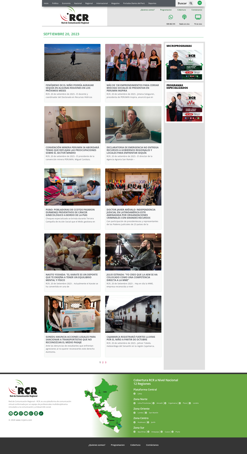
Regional (89, 3)
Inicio (46, 3)
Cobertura (181, 10)
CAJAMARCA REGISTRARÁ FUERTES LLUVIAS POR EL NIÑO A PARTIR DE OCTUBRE (131, 338)
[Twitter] (16, 413)
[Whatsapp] (31, 413)
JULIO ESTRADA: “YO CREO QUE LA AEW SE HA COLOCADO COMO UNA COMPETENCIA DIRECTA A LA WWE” (132, 277)
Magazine (115, 3)
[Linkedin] (36, 413)
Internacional (102, 3)
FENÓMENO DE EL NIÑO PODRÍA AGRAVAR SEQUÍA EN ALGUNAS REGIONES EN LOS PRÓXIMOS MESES (70, 88)
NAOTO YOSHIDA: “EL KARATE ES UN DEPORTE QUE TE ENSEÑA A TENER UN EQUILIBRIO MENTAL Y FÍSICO (72, 277)
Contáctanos (197, 10)
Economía (66, 3)
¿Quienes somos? (148, 10)
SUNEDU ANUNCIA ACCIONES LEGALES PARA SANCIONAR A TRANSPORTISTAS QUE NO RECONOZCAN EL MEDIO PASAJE (71, 339)
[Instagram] (21, 413)
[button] (191, 3)
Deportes (152, 3)
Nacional (78, 3)
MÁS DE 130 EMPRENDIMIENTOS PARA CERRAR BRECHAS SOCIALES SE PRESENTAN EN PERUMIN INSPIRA (133, 88)
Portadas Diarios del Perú (134, 3)
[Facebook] (11, 413)
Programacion (166, 10)
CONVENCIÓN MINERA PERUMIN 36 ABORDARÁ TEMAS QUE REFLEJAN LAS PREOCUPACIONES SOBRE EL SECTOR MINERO (72, 150)
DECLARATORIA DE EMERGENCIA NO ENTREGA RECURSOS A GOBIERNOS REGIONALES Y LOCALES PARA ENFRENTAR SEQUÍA (133, 150)
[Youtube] (26, 413)
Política (55, 3)
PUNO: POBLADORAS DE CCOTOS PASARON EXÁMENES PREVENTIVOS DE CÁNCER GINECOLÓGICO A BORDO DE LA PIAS (70, 212)
